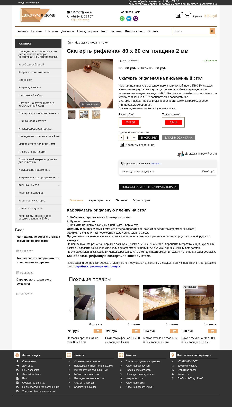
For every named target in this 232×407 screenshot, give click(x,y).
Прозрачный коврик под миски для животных (38, 161)
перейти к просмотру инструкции (97, 266)
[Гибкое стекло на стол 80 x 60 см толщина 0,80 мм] (199, 302)
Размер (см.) (126, 114)
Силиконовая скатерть (33, 121)
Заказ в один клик (178, 137)
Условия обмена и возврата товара (148, 186)
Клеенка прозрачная (31, 192)
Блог (104, 31)
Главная (22, 31)
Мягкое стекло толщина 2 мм (37, 143)
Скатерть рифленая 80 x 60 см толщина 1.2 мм (122, 340)
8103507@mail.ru (81, 12)
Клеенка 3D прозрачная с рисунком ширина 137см (35, 217)
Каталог (36, 31)
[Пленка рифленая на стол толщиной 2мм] (96, 115)
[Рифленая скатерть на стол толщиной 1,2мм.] (84, 115)
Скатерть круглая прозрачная (37, 113)
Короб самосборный (31, 64)
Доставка (68, 31)
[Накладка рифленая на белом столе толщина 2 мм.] (72, 115)
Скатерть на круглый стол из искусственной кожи (36, 104)
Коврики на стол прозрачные (37, 177)
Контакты (52, 31)
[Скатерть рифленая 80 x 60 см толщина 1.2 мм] (123, 302)
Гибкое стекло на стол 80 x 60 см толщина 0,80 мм (198, 340)
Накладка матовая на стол (35, 128)
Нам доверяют (87, 31)
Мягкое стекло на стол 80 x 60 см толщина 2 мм (160, 340)
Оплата (153, 31)
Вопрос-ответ (135, 31)
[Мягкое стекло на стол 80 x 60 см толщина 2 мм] (161, 302)
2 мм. (173, 122)
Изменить (156, 163)
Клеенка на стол (29, 185)
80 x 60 (130, 122)
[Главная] (69, 42)
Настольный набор (30, 95)
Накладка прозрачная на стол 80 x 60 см (82, 340)
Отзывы (116, 31)
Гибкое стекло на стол (32, 151)
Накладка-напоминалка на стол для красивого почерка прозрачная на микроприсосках (38, 54)
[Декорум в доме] (38, 15)
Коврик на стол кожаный (34, 72)
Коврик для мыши (30, 87)
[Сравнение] (178, 15)
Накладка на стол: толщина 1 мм (39, 136)
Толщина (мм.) (171, 114)
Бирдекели (25, 79)
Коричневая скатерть (32, 200)
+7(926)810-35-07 (81, 16)
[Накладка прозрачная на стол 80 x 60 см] (84, 302)
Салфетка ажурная (31, 208)
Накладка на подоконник (34, 169)
